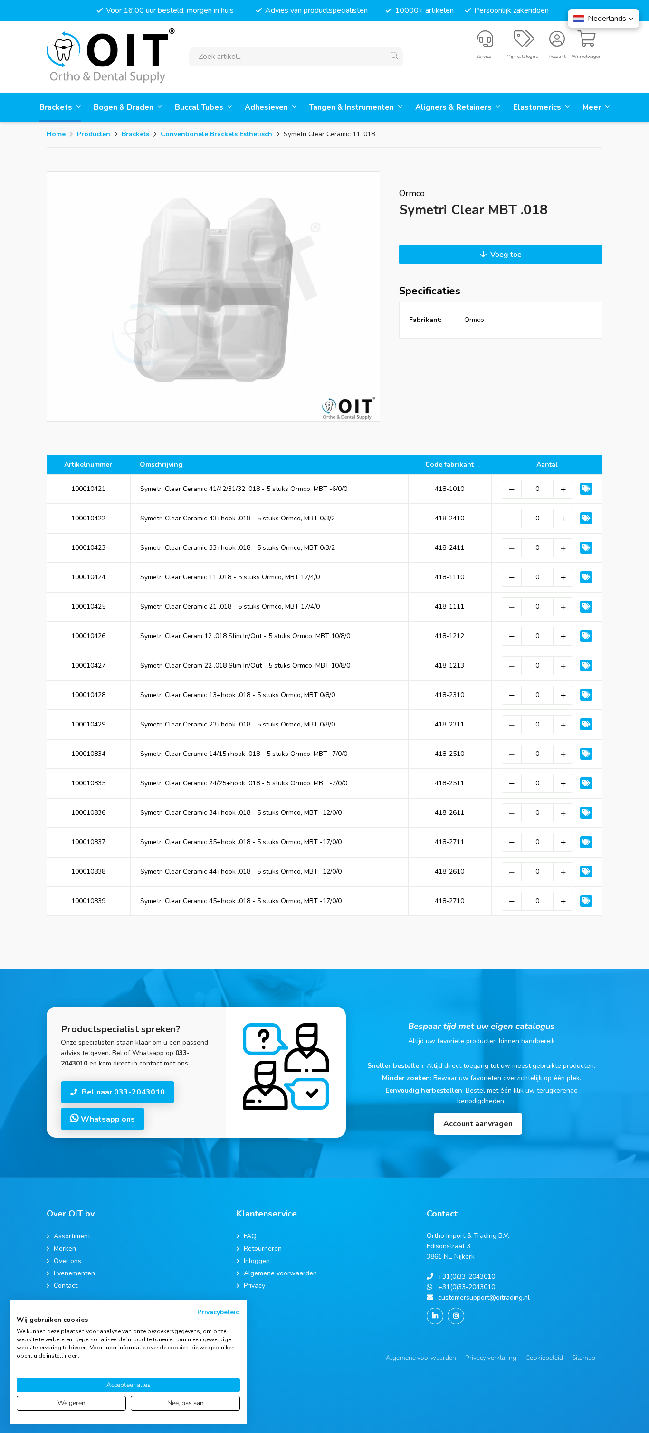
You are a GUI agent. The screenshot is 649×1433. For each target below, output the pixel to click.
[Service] (485, 43)
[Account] (557, 43)
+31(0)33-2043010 (466, 1276)
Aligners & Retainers (454, 107)
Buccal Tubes (200, 107)
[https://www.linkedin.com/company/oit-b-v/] (435, 1316)
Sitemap (583, 1357)
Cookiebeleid (544, 1357)
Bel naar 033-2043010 (123, 1092)
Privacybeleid (218, 1312)
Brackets (56, 107)
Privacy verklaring (490, 1357)
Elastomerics (538, 107)
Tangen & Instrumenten (352, 107)
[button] (603, 18)
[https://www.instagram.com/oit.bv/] (456, 1316)
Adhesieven (267, 107)
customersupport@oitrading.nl (484, 1297)
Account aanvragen (478, 1124)
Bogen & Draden (124, 107)
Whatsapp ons (107, 1119)
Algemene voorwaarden (421, 1357)
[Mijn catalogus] (524, 43)
